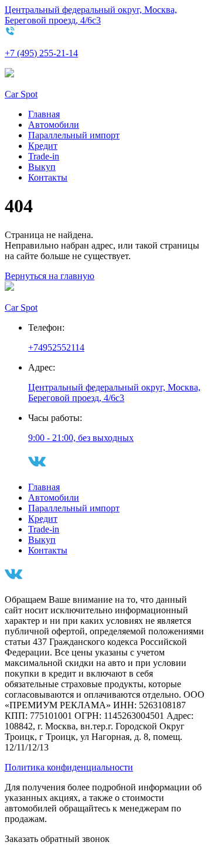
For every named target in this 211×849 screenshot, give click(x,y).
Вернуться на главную (49, 276)
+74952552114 (56, 347)
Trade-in (43, 156)
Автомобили (53, 125)
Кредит (42, 146)
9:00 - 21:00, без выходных (81, 438)
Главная (44, 114)
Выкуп (42, 167)
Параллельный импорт (74, 135)
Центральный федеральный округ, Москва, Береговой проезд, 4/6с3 (91, 15)
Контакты (47, 177)
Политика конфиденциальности (69, 767)
